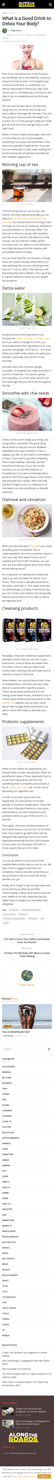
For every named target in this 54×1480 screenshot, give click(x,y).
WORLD (5, 1335)
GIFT (4, 1170)
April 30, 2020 (21, 1036)
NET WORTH (8, 1258)
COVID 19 (6, 1121)
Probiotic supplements (14, 918)
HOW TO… (7, 1203)
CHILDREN (7, 1110)
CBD (4, 1099)
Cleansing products (31, 910)
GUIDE (5, 1176)
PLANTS (6, 1269)
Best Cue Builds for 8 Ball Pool (16, 1369)
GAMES (5, 1160)
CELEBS (5, 1105)
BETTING (6, 1077)
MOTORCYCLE (9, 1242)
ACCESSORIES (8, 1066)
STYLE (5, 1286)
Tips (4, 1302)
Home (4, 13)
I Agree (44, 1476)
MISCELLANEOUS (10, 1236)
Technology (9, 1297)
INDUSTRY (7, 1209)
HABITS (5, 1181)
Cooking (7, 1116)
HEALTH (13, 13)
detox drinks (10, 914)
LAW (4, 1214)
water (6, 923)
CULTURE (6, 1127)
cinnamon (13, 910)
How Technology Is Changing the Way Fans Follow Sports (32, 1422)
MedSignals (8, 702)
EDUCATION (8, 1132)
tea (42, 918)
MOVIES (6, 1247)
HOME (5, 1198)
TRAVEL (6, 1319)
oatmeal (34, 546)
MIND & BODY (9, 1231)
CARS (4, 1088)
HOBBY (5, 1192)
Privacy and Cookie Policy (23, 1476)
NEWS (5, 1264)
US (3, 1330)
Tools (5, 1313)
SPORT (5, 1280)
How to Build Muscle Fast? (16, 1031)
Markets (7, 1225)
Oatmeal (23, 914)
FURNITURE (7, 1154)
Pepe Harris (16, 30)
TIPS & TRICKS (9, 1308)
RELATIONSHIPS (10, 1275)
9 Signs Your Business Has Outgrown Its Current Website (31, 1410)
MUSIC (5, 1253)
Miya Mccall (9, 1036)
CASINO (6, 1094)
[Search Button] (49, 1049)
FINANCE (6, 1143)
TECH (4, 1291)
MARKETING (8, 1220)
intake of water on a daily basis (32, 338)
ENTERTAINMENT (11, 1138)
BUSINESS (7, 1083)
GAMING (6, 1165)
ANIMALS (6, 1072)
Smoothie (33, 918)
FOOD (5, 1148)
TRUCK (5, 1324)
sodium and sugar (18, 787)
